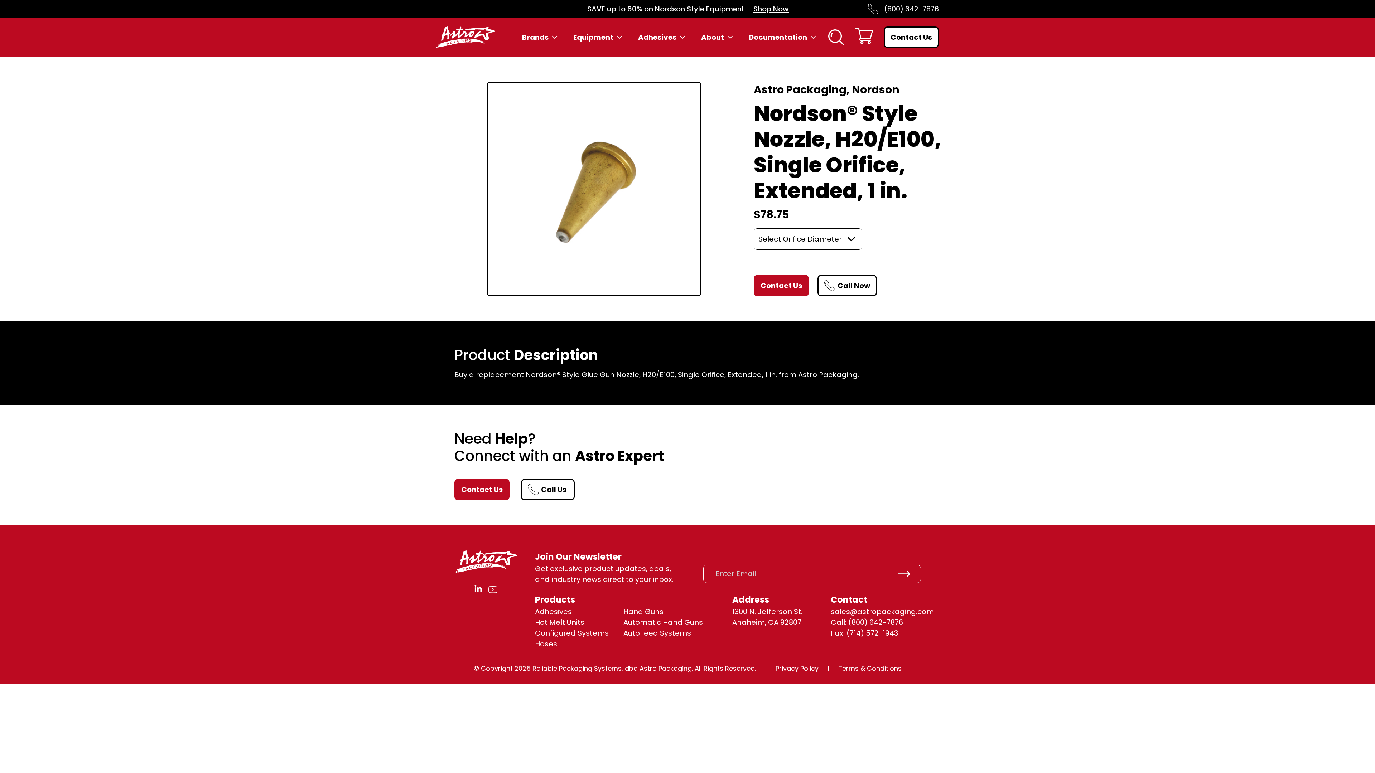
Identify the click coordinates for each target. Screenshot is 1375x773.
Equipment (593, 37)
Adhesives (657, 37)
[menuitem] (540, 37)
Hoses (546, 644)
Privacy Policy (797, 668)
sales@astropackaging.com (882, 612)
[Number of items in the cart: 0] (864, 37)
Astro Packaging (800, 89)
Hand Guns (643, 612)
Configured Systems (572, 633)
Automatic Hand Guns (663, 622)
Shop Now (771, 9)
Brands (535, 37)
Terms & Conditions (870, 668)
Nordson (875, 89)
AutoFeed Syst (649, 633)
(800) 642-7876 (911, 9)
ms (685, 633)
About (712, 37)
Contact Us (911, 37)
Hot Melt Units (559, 622)
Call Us (553, 490)
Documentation (778, 37)
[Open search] (836, 37)
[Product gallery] (594, 189)
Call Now (854, 286)
